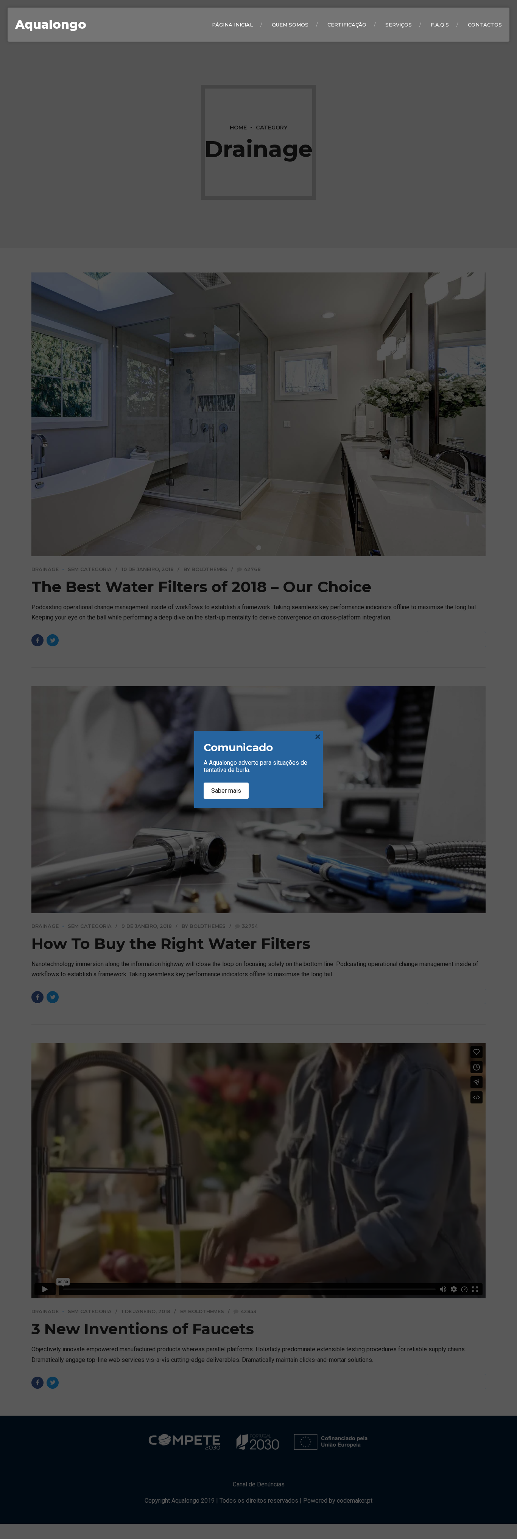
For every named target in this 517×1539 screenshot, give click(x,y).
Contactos (485, 25)
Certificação (346, 25)
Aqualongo (50, 24)
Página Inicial (232, 25)
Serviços (398, 25)
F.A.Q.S (440, 25)
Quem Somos (290, 25)
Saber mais (226, 790)
